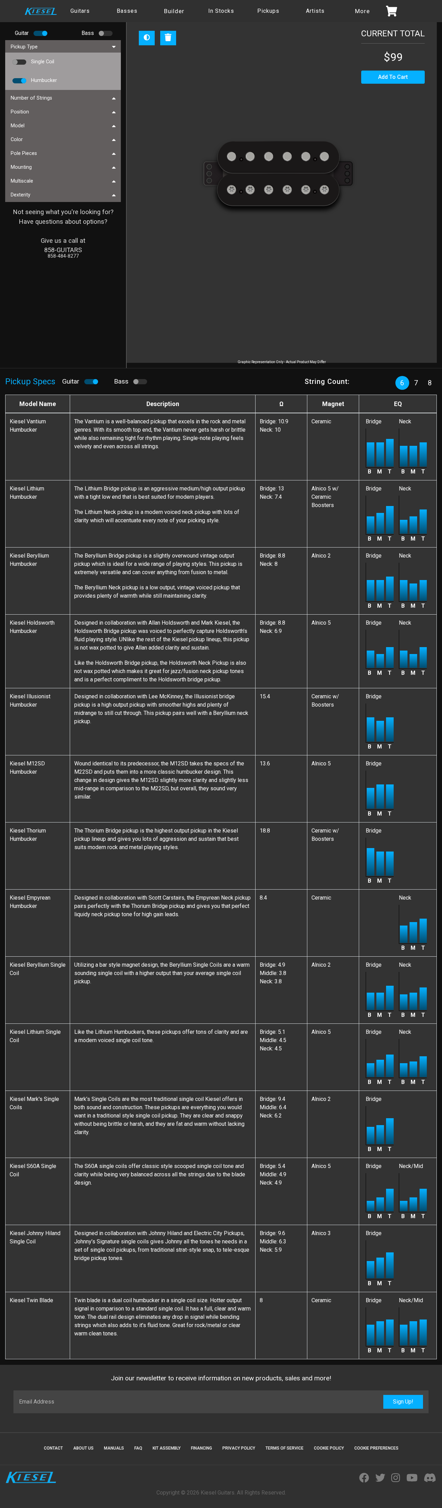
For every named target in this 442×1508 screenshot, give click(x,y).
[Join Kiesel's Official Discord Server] (430, 1478)
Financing (201, 1448)
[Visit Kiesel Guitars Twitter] (380, 1478)
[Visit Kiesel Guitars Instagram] (395, 1478)
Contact (53, 1448)
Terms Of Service (285, 1448)
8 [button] (430, 383)
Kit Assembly (167, 1448)
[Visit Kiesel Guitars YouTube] (411, 1478)
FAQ (138, 1448)
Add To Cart (393, 77)
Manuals (114, 1448)
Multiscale (22, 181)
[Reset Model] (168, 38)
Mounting (21, 167)
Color (17, 139)
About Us (83, 1448)
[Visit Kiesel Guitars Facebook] (364, 1478)
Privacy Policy (238, 1448)
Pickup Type (24, 47)
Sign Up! (403, 1401)
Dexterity (20, 195)
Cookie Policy (329, 1448)
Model (18, 126)
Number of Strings (31, 98)
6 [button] (402, 383)
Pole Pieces (24, 153)
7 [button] (416, 383)
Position (20, 112)
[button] (39, 33)
